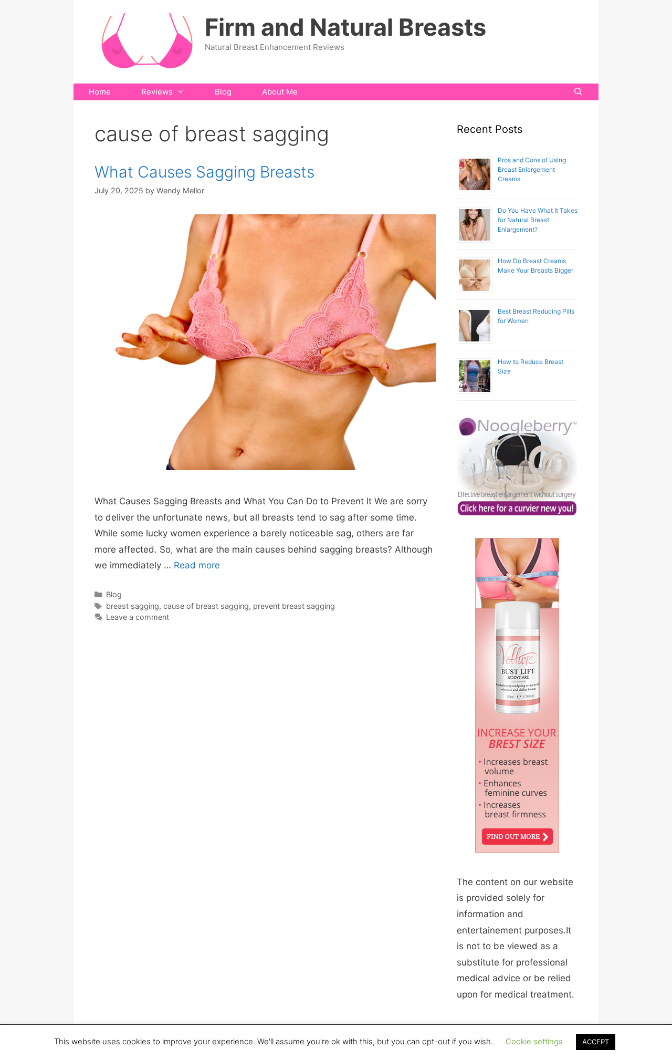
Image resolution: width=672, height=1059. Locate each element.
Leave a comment (137, 616)
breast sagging (132, 605)
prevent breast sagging (294, 605)
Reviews (157, 92)
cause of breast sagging (206, 605)
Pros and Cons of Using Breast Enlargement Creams (532, 169)
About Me (280, 92)
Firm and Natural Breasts (345, 27)
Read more (197, 565)
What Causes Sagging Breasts (204, 171)
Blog (223, 92)
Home (100, 92)
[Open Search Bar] (578, 92)
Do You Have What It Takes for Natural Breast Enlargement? (538, 219)
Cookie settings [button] (534, 1041)
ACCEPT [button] (595, 1041)
